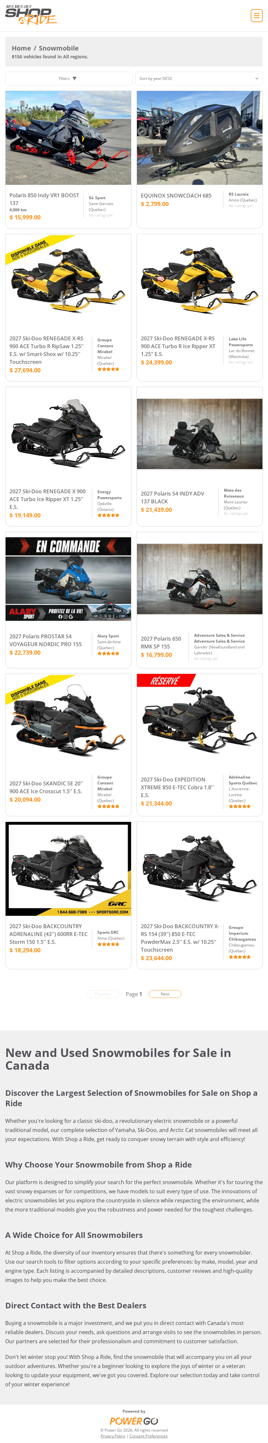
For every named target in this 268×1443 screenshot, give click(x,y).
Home (21, 48)
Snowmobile (59, 48)
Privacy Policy (113, 1436)
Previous (103, 994)
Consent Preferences (148, 1436)
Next (165, 994)
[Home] (32, 15)
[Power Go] (134, 1420)
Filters (64, 78)
